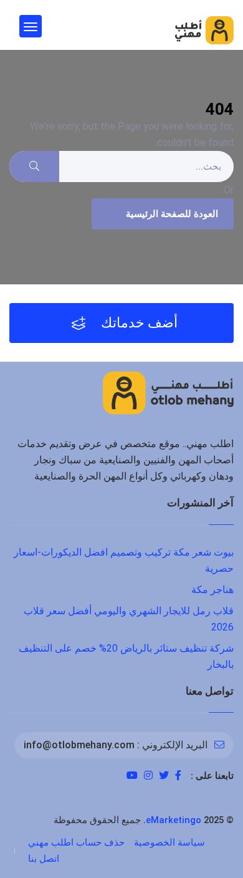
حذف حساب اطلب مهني (76, 842)
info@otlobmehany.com (79, 745)
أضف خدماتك (138, 322)
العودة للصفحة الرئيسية (172, 214)
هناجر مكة (212, 590)
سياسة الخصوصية (169, 842)
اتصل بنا (43, 858)
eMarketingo (173, 820)
